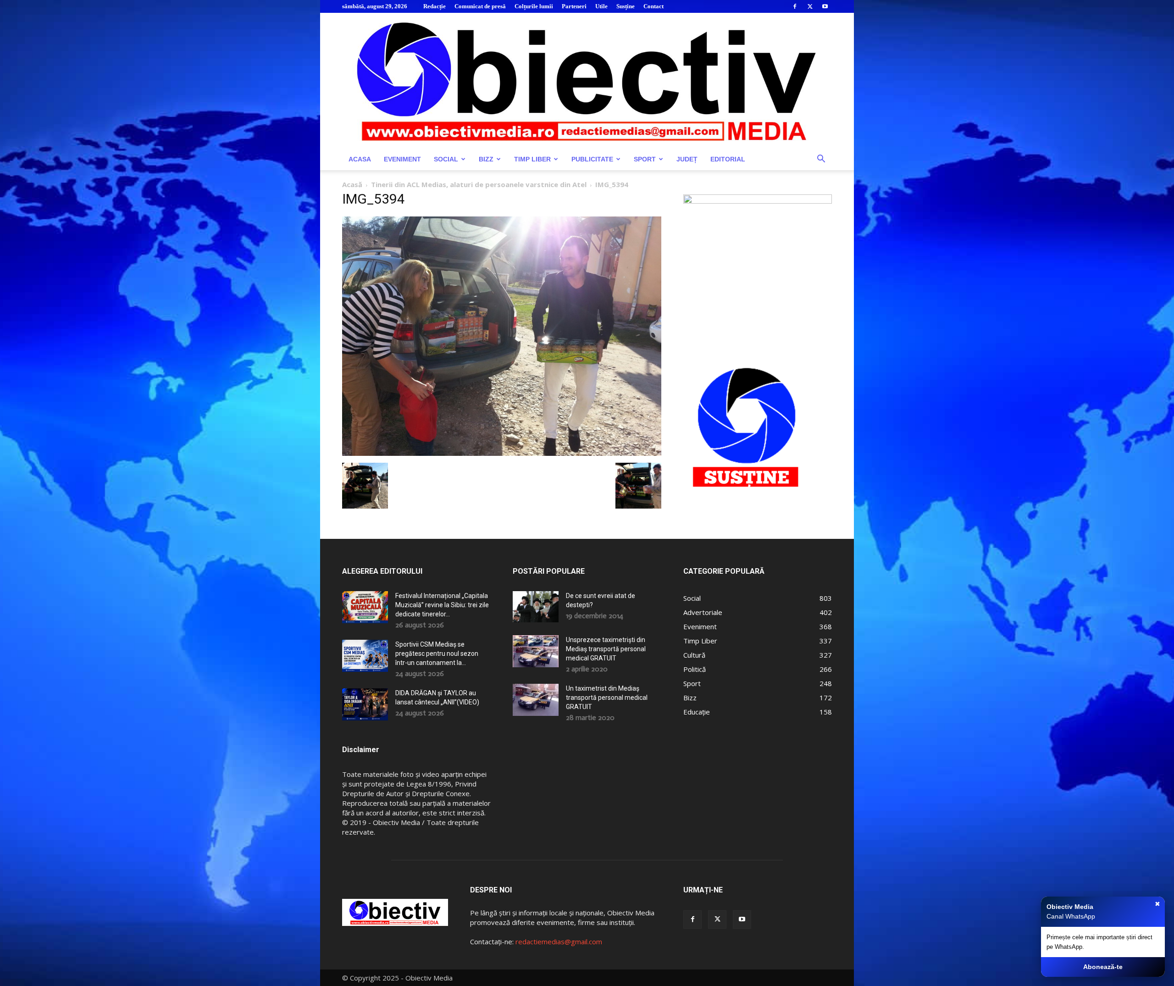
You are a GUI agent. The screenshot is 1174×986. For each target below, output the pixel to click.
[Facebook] (795, 6)
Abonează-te (1103, 966)
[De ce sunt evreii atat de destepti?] (536, 606)
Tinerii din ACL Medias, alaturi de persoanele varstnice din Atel (479, 184)
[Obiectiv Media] (587, 80)
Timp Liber (532, 159)
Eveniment (402, 159)
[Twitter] (810, 6)
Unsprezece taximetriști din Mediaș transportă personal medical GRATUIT (606, 649)
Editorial (727, 159)
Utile (601, 6)
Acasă (352, 184)
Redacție (434, 6)
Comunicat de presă (480, 6)
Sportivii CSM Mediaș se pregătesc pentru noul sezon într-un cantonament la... (436, 653)
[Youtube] (825, 6)
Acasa (360, 159)
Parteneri (574, 6)
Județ (687, 159)
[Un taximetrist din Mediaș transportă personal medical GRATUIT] (536, 700)
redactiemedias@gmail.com (558, 941)
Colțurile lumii (534, 6)
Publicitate (592, 159)
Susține (625, 6)
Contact (653, 6)
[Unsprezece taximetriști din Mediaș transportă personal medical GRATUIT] (536, 651)
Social (446, 159)
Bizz (486, 159)
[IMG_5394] (501, 453)
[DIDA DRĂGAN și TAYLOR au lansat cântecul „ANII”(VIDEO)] (365, 704)
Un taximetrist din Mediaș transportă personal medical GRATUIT (607, 697)
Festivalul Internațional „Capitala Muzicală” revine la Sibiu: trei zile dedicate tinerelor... (442, 605)
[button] (821, 159)
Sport (645, 159)
